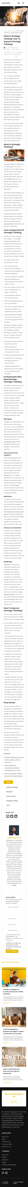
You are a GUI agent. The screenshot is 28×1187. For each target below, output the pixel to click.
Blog (3, 1139)
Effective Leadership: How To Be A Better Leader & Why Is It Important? (14, 759)
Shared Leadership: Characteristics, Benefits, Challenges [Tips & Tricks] (12, 768)
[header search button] (18, 3)
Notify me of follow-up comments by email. (13, 944)
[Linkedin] (16, 816)
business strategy (12, 787)
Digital (4, 1157)
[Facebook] (8, 816)
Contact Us (6, 1142)
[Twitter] (12, 816)
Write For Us (6, 1147)
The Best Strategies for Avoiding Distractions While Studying (13, 992)
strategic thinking (12, 801)
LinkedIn (14, 885)
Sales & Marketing (9, 1165)
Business (9, 30)
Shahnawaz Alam (13, 48)
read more (6, 1003)
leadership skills (8, 224)
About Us (5, 1137)
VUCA (8, 805)
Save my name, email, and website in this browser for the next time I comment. (14, 937)
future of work (11, 796)
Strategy (13, 30)
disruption (9, 792)
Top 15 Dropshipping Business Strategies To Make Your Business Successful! (13, 1031)
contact (14, 1102)
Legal (4, 1162)
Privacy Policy (7, 1144)
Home (5, 30)
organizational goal (9, 442)
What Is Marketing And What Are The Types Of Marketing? (11, 1071)
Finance (5, 1160)
